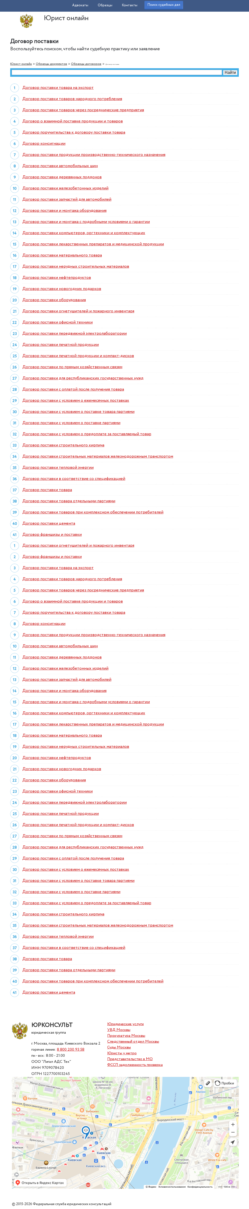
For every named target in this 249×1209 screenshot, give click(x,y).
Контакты (129, 5)
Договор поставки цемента (48, 523)
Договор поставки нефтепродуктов (56, 278)
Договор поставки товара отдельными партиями (68, 501)
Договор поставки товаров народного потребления (72, 99)
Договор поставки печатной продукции (60, 345)
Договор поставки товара (47, 490)
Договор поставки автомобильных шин (60, 166)
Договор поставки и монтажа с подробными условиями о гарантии (86, 222)
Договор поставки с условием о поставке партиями (71, 423)
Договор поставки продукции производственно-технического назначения (93, 155)
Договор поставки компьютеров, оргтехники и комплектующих (83, 233)
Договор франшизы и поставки (52, 535)
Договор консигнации (43, 144)
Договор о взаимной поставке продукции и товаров (72, 121)
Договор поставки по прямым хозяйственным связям (72, 367)
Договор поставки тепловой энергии (58, 468)
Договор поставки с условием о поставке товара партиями (78, 412)
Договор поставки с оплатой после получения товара (73, 389)
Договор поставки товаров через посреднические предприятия (83, 110)
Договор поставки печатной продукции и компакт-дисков (78, 356)
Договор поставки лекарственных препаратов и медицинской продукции (93, 244)
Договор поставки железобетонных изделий (65, 188)
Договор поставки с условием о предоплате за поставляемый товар (86, 434)
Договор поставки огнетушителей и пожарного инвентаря (78, 311)
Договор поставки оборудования (54, 300)
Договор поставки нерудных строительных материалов (75, 267)
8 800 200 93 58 (70, 1049)
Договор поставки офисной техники (57, 322)
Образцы (105, 5)
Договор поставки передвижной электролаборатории (74, 334)
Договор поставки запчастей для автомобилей (66, 199)
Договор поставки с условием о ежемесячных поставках (75, 401)
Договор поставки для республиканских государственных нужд (82, 378)
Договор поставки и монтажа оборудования (64, 211)
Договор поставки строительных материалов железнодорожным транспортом (97, 456)
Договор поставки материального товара (62, 255)
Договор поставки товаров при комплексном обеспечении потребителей (92, 512)
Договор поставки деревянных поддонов (62, 177)
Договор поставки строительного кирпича (63, 445)
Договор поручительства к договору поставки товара (73, 132)
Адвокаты (80, 5)
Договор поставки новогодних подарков (61, 289)
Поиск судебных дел (163, 4)
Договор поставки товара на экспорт (58, 88)
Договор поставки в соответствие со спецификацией (73, 479)
